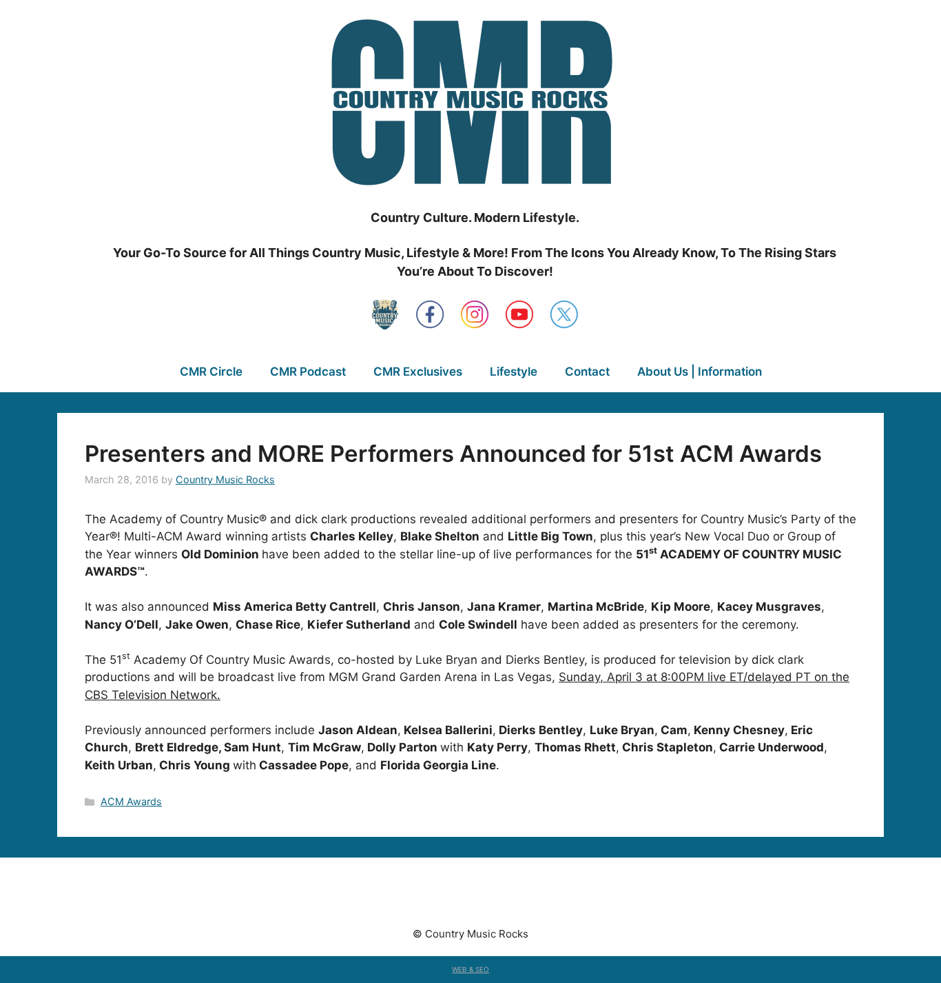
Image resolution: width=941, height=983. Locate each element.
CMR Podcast (308, 371)
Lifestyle (513, 371)
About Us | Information (699, 371)
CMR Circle (211, 371)
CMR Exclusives (417, 371)
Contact (587, 371)
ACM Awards (131, 801)
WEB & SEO (470, 969)
